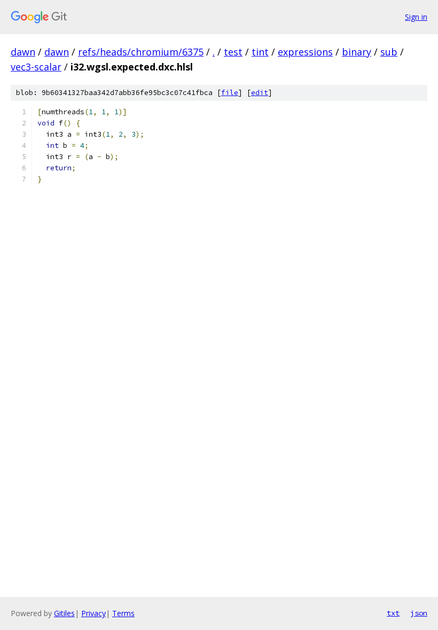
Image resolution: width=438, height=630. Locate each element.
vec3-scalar (36, 66)
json (418, 613)
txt (393, 613)
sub (388, 51)
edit (259, 92)
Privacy (93, 613)
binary (356, 51)
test (233, 51)
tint (260, 51)
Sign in (416, 17)
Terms (123, 613)
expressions (305, 51)
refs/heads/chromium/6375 (141, 51)
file (229, 92)
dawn (23, 51)
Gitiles (64, 613)
